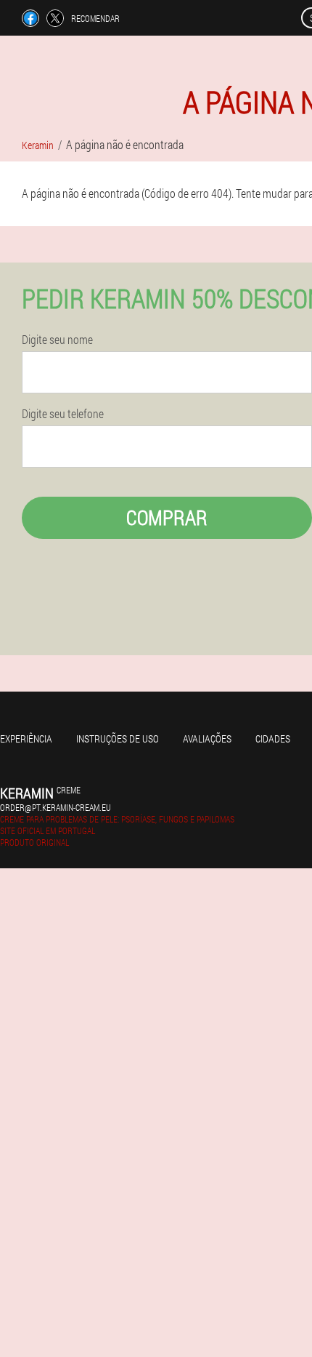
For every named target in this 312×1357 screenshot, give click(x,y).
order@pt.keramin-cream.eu (55, 807)
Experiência (26, 738)
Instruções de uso (117, 738)
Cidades (272, 738)
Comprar (167, 517)
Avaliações (207, 738)
